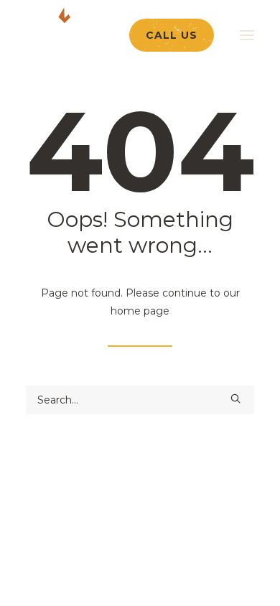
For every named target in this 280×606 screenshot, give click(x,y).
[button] (235, 398)
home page (140, 310)
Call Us (171, 35)
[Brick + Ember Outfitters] (97, 32)
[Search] (140, 400)
